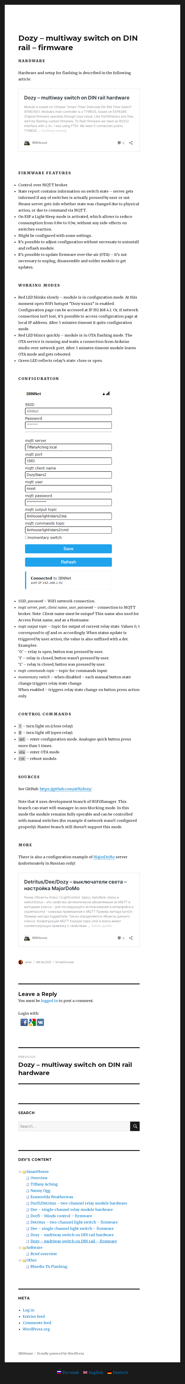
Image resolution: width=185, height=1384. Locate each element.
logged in (49, 1000)
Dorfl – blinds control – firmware (61, 1216)
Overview (39, 1178)
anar (28, 962)
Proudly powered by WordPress (60, 1354)
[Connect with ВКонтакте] (40, 1022)
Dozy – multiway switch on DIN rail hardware (72, 1235)
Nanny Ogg (40, 1190)
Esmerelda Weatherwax (51, 1197)
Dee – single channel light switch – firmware (72, 1228)
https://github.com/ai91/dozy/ (66, 789)
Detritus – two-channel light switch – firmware (74, 1222)
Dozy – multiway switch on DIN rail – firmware (73, 1241)
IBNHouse (25, 1354)
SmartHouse (64, 962)
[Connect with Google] (33, 1022)
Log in (28, 1310)
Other (31, 1260)
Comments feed (37, 1322)
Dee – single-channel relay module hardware (71, 1209)
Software (34, 1247)
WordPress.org (36, 1329)
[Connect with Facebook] (25, 1022)
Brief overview (43, 1254)
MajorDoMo (104, 857)
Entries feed (34, 1316)
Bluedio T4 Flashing (48, 1266)
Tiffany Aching (44, 1184)
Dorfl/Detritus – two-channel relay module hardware (78, 1203)
